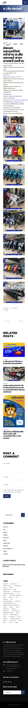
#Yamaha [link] (15, 111)
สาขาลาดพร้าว (14, 308)
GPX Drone (17, 601)
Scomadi (15, 44)
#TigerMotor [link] (11, 106)
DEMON (11, 587)
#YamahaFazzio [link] (7, 108)
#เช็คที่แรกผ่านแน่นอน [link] (15, 104)
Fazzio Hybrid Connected (15, 595)
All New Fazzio (17, 585)
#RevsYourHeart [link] (7, 113)
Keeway (21, 43)
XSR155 (10, 622)
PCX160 (4, 616)
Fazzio (4, 595)
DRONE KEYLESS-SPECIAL (8, 593)
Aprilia (4, 43)
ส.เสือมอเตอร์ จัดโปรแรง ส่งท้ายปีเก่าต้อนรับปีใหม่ (12, 362)
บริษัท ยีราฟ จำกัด (18, 704)
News (4, 540)
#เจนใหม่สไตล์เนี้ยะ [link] (16, 108)
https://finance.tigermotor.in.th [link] (11, 77)
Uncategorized (8, 548)
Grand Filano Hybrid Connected (10, 605)
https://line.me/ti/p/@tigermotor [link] (13, 96)
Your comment (6, 463)
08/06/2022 (5, 383)
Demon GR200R (6, 589)
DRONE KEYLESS (16, 591)
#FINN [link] (17, 113)
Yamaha (7, 45)
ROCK (19, 616)
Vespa (21, 44)
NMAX (17, 612)
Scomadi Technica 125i (15, 618)
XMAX (4, 622)
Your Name (5, 477)
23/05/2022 (5, 429)
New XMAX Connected (8, 612)
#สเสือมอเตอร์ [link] (6, 104)
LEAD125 (17, 607)
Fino (17, 597)
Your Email (5, 484)
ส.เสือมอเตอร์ (6, 308)
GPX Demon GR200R (7, 601)
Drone (14, 589)
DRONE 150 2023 (6, 591)
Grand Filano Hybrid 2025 (9, 603)
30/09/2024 (5, 42)
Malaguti (8, 44)
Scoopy (5, 620)
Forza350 (5, 599)
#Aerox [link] (21, 113)
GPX (10, 43)
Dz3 (17, 593)
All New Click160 (7, 585)
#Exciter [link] (5, 115)
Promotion (6, 543)
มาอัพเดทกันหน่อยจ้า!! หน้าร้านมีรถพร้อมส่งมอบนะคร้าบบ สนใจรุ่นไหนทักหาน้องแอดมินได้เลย (14, 388)
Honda (15, 43)
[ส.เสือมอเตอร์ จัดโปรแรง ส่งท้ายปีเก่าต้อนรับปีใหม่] (14, 350)
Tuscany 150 (13, 620)
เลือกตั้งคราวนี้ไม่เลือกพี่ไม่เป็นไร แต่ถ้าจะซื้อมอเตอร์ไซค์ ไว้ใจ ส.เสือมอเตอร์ (13, 434)
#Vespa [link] (14, 113)
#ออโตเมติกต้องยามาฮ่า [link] (16, 109)
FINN (4, 597)
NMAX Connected (14, 614)
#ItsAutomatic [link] (6, 109)
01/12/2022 (5, 359)
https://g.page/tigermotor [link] (16, 102)
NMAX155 (5, 614)
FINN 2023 (10, 597)
